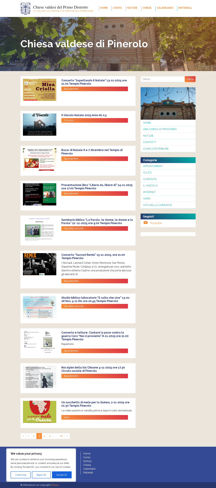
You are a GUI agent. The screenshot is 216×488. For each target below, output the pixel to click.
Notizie (132, 7)
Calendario (165, 7)
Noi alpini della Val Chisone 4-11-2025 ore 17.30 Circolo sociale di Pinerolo (93, 369)
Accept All (61, 475)
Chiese (147, 7)
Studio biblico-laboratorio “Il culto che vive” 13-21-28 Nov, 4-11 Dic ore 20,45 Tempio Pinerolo (95, 299)
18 (61, 436)
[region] (41, 465)
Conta (117, 7)
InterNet (149, 192)
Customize (20, 475)
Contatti (149, 142)
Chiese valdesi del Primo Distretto (60, 7)
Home (104, 7)
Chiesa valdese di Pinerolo (84, 44)
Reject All (41, 475)
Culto (147, 172)
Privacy (55, 485)
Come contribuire (156, 148)
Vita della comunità (73, 228)
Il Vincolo (69, 120)
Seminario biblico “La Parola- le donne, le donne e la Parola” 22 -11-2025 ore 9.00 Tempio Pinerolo (97, 221)
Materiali (185, 7)
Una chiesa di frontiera (160, 129)
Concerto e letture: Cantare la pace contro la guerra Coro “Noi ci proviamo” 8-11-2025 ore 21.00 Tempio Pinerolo (95, 336)
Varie (66, 417)
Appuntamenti (71, 89)
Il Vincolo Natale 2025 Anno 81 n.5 (84, 115)
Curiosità (150, 179)
